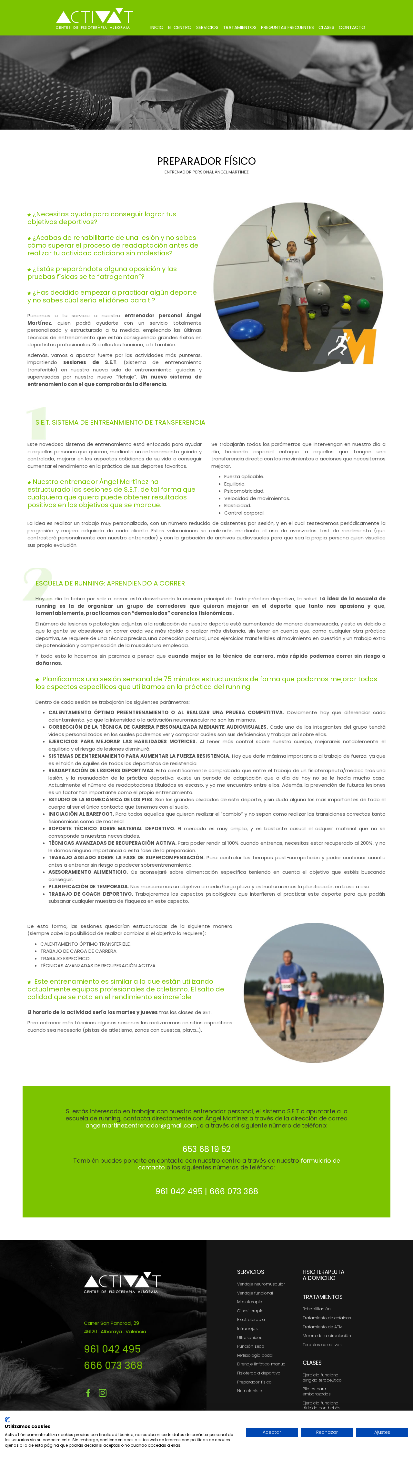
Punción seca (250, 1346)
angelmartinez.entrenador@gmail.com (141, 1125)
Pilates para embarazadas (317, 1391)
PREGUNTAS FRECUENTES (287, 27)
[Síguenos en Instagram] (104, 1393)
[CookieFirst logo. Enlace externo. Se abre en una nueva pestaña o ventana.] (7, 1420)
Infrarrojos (247, 1328)
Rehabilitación (317, 1309)
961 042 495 (112, 1349)
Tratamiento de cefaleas (327, 1318)
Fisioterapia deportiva (258, 1373)
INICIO (157, 27)
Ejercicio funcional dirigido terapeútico (322, 1377)
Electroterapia (251, 1319)
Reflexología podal (255, 1355)
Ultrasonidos (249, 1337)
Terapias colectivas (322, 1345)
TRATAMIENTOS (240, 27)
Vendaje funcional (255, 1293)
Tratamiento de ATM (323, 1327)
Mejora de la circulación (327, 1336)
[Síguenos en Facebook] (90, 1393)
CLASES (326, 27)
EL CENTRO (180, 27)
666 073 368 (113, 1366)
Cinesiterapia (250, 1311)
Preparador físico (254, 1382)
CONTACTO (352, 27)
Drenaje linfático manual (262, 1364)
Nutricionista (249, 1391)
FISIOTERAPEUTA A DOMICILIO (323, 1275)
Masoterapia (249, 1302)
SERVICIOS (207, 27)
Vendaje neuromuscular (261, 1284)
